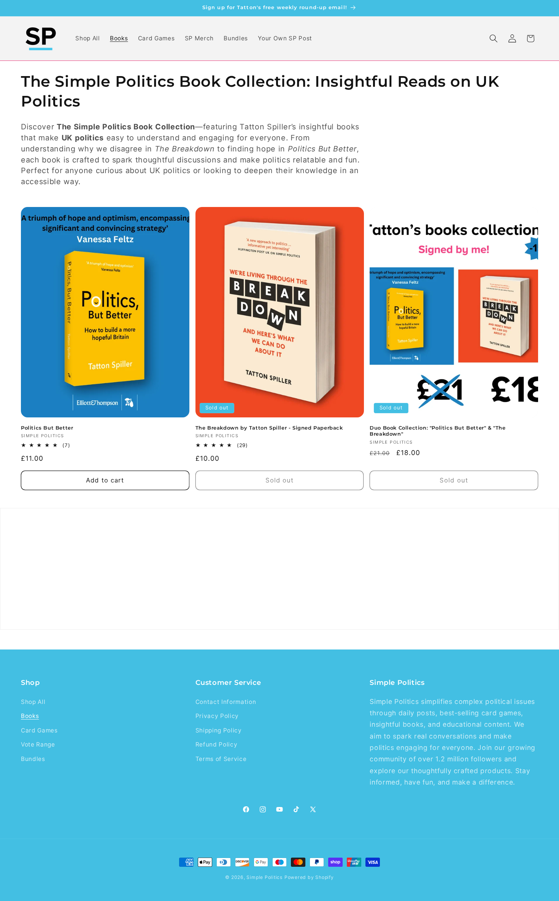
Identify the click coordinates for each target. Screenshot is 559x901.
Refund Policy (216, 744)
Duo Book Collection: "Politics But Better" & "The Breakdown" (437, 431)
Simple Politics (264, 877)
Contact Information (225, 701)
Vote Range (38, 744)
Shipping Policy (218, 730)
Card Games (39, 730)
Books (30, 716)
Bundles (33, 759)
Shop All (33, 701)
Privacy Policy (217, 716)
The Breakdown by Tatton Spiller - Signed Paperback (269, 428)
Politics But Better (47, 428)
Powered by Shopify (309, 877)
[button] (493, 38)
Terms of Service (221, 759)
